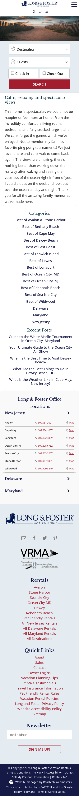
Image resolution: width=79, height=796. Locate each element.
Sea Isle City (39, 597)
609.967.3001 (45, 422)
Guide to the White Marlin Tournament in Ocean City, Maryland (40, 338)
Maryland (40, 315)
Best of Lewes (40, 260)
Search (39, 84)
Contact (39, 667)
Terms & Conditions (18, 772)
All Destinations (39, 638)
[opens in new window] (34, 538)
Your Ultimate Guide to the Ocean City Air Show (40, 349)
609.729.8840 (45, 468)
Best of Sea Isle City (41, 294)
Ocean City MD (39, 602)
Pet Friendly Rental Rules (39, 693)
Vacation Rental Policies (39, 698)
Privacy (38, 772)
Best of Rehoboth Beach (40, 287)
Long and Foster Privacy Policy (39, 703)
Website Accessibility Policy (39, 708)
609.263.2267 (45, 453)
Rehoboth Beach (39, 613)
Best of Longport (40, 267)
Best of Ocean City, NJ (40, 281)
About (39, 657)
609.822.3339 (45, 438)
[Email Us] (23, 538)
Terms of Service (47, 792)
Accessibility (54, 772)
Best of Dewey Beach (41, 240)
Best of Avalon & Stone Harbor (41, 220)
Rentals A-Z (59, 777)
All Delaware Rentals (39, 628)
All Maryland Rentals (39, 633)
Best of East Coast (40, 247)
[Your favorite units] (40, 12)
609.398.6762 (45, 445)
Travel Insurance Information (39, 688)
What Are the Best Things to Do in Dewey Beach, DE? (40, 371)
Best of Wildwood (40, 301)
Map (71, 422)
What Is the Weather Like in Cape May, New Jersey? (40, 381)
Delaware (40, 308)
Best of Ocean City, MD (40, 274)
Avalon (39, 587)
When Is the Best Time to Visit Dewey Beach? (40, 360)
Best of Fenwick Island (40, 253)
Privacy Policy (21, 792)
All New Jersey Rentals (39, 623)
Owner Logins (39, 672)
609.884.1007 (45, 430)
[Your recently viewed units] (46, 12)
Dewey (39, 607)
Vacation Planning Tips (39, 678)
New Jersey (41, 322)
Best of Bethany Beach (40, 226)
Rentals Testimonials (39, 683)
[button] (73, 9)
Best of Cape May (40, 233)
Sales (39, 662)
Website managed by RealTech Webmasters (43, 782)
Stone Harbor (39, 592)
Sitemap (39, 714)
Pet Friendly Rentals (39, 618)
